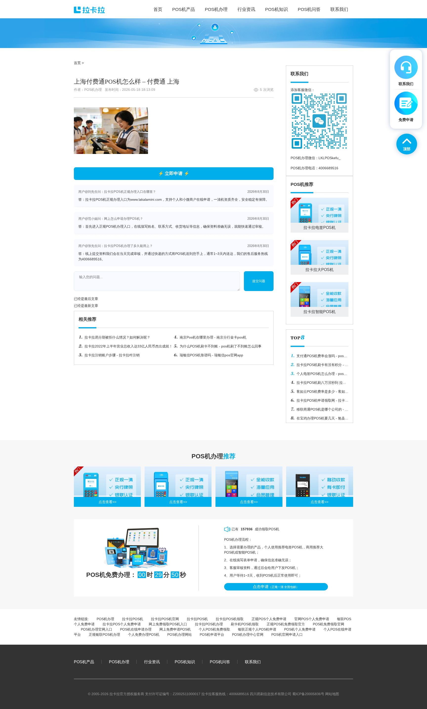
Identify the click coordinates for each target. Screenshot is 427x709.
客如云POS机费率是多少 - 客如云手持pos (319, 393)
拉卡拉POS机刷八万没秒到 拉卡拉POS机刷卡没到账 (318, 384)
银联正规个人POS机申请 (257, 629)
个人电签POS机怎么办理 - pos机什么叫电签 (319, 375)
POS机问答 (220, 662)
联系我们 (253, 662)
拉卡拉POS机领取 (230, 619)
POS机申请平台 (212, 634)
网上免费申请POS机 (175, 629)
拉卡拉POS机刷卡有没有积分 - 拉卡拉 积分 (319, 366)
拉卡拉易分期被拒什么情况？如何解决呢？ (117, 337)
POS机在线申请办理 (135, 629)
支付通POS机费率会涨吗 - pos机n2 (319, 357)
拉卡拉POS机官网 (165, 619)
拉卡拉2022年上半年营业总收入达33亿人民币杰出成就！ (128, 346)
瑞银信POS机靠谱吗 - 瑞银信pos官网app (211, 355)
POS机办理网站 (179, 634)
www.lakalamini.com (146, 199)
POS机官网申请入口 (287, 634)
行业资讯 (152, 662)
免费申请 (406, 120)
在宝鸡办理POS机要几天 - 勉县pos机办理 (318, 419)
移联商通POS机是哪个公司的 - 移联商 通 (319, 410)
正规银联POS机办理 (104, 634)
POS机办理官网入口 (96, 629)
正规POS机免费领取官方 (286, 624)
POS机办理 (105, 619)
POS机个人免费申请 (300, 629)
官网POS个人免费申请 (311, 619)
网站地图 (332, 694)
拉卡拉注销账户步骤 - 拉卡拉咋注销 (112, 355)
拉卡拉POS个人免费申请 (122, 624)
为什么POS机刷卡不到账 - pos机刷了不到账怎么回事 (220, 346)
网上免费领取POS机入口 (168, 624)
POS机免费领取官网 (328, 624)
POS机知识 (185, 662)
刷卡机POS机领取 (245, 624)
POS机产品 (84, 662)
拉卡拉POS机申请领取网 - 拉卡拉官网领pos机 (319, 401)
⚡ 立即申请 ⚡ (173, 173)
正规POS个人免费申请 (269, 619)
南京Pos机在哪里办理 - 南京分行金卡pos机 (213, 337)
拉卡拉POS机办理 (209, 624)
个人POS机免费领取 (214, 629)
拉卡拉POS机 (132, 619)
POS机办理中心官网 (247, 634)
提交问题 (258, 281)
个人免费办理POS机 (143, 634)
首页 (77, 63)
